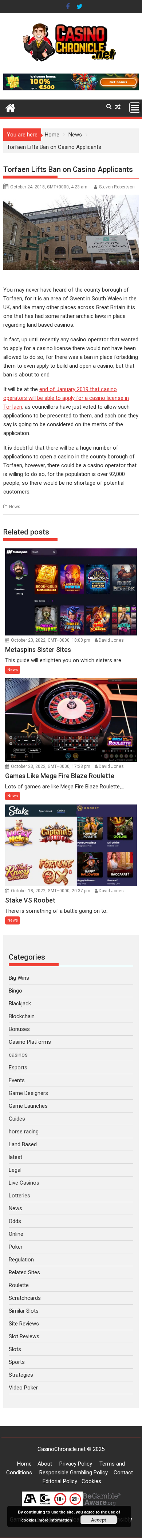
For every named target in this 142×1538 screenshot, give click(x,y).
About (45, 1463)
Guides (17, 1118)
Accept (98, 1519)
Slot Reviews (24, 1336)
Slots (15, 1349)
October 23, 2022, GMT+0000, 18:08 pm (50, 640)
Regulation (21, 1259)
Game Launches (28, 1106)
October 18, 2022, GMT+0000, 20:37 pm (50, 890)
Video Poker (23, 1387)
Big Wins (19, 978)
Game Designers (28, 1093)
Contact (123, 1472)
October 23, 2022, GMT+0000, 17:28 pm (50, 766)
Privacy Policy (75, 1463)
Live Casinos (24, 1182)
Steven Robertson (117, 187)
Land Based (23, 1144)
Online (16, 1234)
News (14, 506)
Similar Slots (24, 1311)
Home (24, 1463)
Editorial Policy (60, 1481)
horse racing (24, 1131)
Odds (15, 1221)
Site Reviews (24, 1323)
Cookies (91, 1481)
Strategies (21, 1375)
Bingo (15, 990)
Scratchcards (25, 1298)
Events (17, 1080)
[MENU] (134, 107)
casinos (18, 1054)
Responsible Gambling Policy (73, 1472)
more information (55, 1520)
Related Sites (24, 1272)
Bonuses (19, 1029)
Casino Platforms (30, 1042)
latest (15, 1157)
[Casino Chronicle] (10, 107)
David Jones (111, 640)
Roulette (19, 1285)
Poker (16, 1246)
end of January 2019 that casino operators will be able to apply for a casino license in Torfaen (66, 398)
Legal (15, 1170)
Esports (18, 1067)
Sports (17, 1362)
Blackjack (20, 1003)
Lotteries (19, 1195)
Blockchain (22, 1016)
